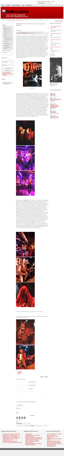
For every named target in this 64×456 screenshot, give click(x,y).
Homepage (31, 388)
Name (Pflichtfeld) (32, 381)
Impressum (5, 52)
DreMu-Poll (29, 5)
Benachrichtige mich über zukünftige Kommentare (27, 401)
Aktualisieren (18, 408)
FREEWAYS (20, 372)
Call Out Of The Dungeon (7, 48)
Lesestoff (6, 41)
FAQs (23, 5)
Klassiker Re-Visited (8, 39)
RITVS (19, 373)
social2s (20, 419)
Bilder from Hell (16, 5)
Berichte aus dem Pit (20, 19)
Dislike (19, 30)
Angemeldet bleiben (8, 68)
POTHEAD (53, 94)
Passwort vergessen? (6, 72)
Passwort (4, 65)
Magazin (13, 19)
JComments (32, 415)
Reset (45, 1)
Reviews (5, 35)
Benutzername (5, 61)
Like (17, 30)
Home (3, 5)
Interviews (6, 33)
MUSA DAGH (53, 112)
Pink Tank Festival (54, 116)
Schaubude (20, 371)
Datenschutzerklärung (6, 50)
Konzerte (8, 5)
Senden (17, 412)
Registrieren (5, 74)
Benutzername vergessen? (7, 73)
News (5, 26)
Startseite (9, 19)
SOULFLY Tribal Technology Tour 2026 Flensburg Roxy (54, 106)
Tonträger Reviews (7, 37)
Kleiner (48, 1)
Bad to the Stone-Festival (56, 99)
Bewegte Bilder (7, 43)
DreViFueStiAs (6, 45)
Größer (42, 1)
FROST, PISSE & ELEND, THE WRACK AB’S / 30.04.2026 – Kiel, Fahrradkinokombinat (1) (54, 444)
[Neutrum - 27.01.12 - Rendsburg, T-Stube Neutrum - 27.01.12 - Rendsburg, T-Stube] (56, 82)
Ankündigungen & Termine (7, 29)
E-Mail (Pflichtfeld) (32, 385)
